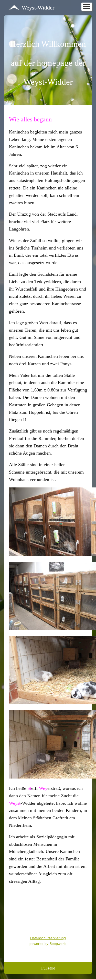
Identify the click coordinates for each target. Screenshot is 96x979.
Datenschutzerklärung (48, 938)
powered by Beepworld (48, 944)
